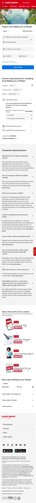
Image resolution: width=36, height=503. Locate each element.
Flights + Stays (25, 6)
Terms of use (26, 488)
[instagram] (8, 445)
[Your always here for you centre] (18, 368)
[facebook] (4, 445)
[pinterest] (24, 445)
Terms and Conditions (27, 466)
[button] (10, 56)
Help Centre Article (7, 244)
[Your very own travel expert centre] (18, 353)
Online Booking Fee (23, 471)
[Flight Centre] (11, 2)
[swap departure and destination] (31, 39)
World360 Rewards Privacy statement (12, 493)
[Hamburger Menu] (3, 3)
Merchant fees (22, 474)
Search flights (18, 67)
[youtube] (20, 445)
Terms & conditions (17, 488)
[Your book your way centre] (18, 324)
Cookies (4, 488)
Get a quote (26, 2)
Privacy (9, 488)
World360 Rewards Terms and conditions (13, 491)
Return (5, 31)
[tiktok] (12, 445)
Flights (6, 6)
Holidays (14, 6)
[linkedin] (16, 445)
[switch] (18, 62)
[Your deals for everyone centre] (18, 339)
